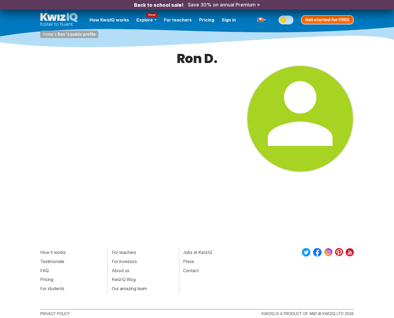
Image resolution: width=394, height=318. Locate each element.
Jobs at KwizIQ (197, 252)
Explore (144, 20)
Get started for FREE (327, 19)
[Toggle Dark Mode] (285, 20)
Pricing (206, 20)
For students (52, 288)
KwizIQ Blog (124, 279)
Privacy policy (55, 313)
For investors (124, 261)
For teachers (178, 20)
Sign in (229, 20)
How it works (53, 252)
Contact (191, 270)
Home (48, 34)
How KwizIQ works (109, 20)
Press (188, 261)
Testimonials (52, 261)
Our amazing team (129, 288)
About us (120, 270)
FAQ (44, 270)
